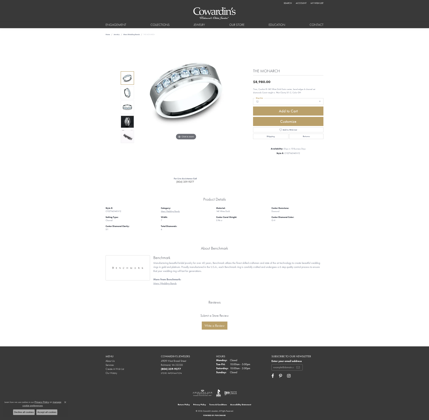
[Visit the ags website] (202, 393)
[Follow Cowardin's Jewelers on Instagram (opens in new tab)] (288, 376)
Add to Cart (288, 111)
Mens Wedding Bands (131, 34)
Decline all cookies (24, 412)
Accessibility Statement (240, 404)
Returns (306, 136)
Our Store (236, 25)
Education (277, 25)
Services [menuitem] (110, 365)
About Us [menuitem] (110, 361)
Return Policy (184, 404)
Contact (316, 25)
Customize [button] (288, 121)
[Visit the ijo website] (230, 393)
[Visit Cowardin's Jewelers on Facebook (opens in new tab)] (273, 376)
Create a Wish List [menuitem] (115, 369)
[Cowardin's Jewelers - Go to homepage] (214, 13)
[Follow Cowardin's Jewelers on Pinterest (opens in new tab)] (280, 376)
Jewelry (199, 25)
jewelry (117, 34)
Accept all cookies (46, 412)
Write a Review (215, 325)
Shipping (271, 136)
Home (108, 34)
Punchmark (220, 415)
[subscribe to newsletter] (298, 367)
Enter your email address (286, 361)
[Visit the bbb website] (218, 393)
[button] (287, 3)
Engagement (116, 25)
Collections (160, 25)
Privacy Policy (199, 404)
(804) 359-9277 (185, 181)
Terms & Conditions (218, 404)
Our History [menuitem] (111, 373)
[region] (186, 107)
